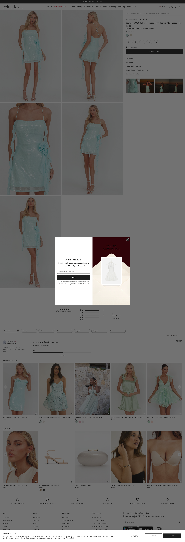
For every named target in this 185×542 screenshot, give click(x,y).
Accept (172, 536)
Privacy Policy (70, 538)
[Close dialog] (128, 239)
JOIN (74, 277)
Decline (153, 536)
